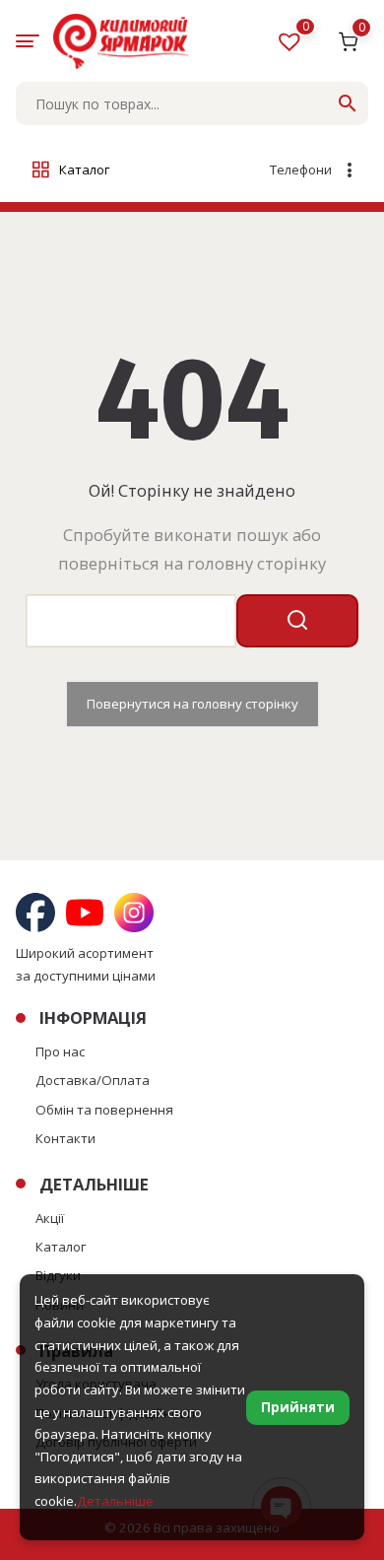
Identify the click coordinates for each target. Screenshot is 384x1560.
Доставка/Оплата (92, 1080)
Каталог (60, 1246)
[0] (292, 45)
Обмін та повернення (104, 1110)
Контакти (65, 1138)
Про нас (60, 1051)
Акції (49, 1218)
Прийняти (298, 1407)
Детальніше (115, 1501)
